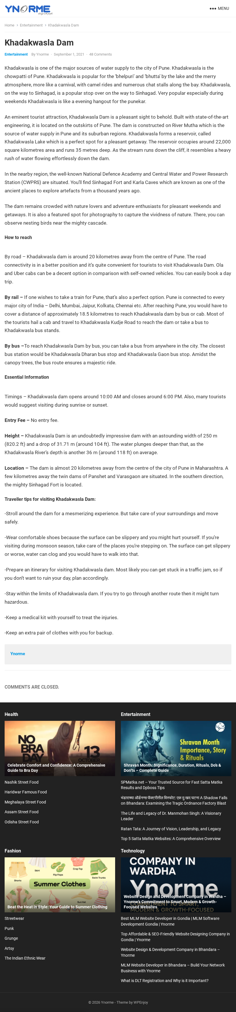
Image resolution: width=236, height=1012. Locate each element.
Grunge (11, 938)
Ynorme (42, 54)
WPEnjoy (141, 1002)
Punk (9, 928)
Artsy (9, 948)
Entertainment (31, 25)
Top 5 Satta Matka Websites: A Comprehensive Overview (171, 838)
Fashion (13, 851)
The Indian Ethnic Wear (25, 958)
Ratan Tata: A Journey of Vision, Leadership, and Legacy (171, 829)
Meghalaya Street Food (25, 802)
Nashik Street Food (22, 782)
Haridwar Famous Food (26, 792)
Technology (133, 851)
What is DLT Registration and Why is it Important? (165, 980)
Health (11, 714)
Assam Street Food (22, 812)
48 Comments (100, 54)
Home (9, 25)
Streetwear (14, 918)
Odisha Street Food (22, 822)
